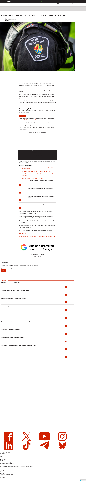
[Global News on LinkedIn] (9, 449)
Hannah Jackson (9, 18)
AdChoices (83, 480)
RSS (1, 456)
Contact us (2, 455)
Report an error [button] (38, 256)
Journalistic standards (38, 254)
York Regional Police (24, 90)
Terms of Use (3, 471)
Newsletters (2, 457)
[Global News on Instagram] (62, 440)
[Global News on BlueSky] (62, 449)
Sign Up (3, 270)
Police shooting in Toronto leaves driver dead (32, 178)
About (1, 450)
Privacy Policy (34, 119)
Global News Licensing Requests (7, 463)
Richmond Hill (27, 87)
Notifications (3, 459)
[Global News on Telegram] (44, 449)
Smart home (2, 460)
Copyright (2, 470)
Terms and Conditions (24, 119)
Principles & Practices (5, 452)
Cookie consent (3, 464)
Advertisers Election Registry (6, 462)
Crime (2, 13)
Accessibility (3, 477)
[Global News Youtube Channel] (44, 440)
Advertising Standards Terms (6, 474)
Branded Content (3, 453)
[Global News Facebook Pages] (9, 440)
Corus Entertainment (4, 476)
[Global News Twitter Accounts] (27, 440)
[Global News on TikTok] (27, 449)
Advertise (2, 473)
